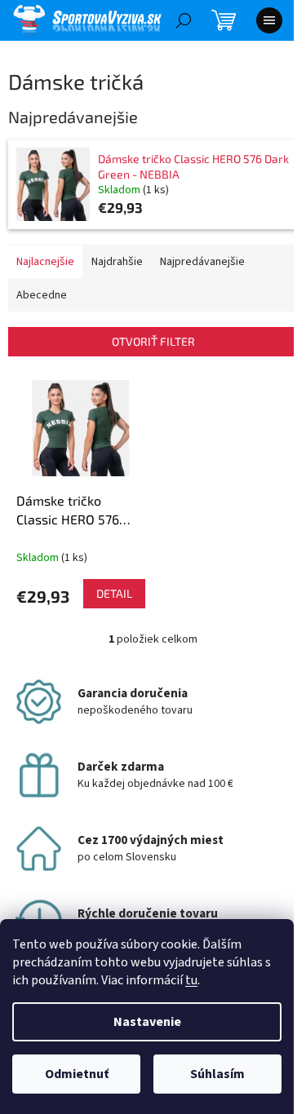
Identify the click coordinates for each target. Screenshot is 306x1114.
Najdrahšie (117, 262)
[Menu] (269, 20)
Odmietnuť (77, 1074)
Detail (114, 593)
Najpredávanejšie (202, 262)
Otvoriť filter (153, 341)
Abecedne (41, 295)
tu (191, 980)
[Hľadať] (183, 20)
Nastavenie (147, 1022)
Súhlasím (217, 1074)
